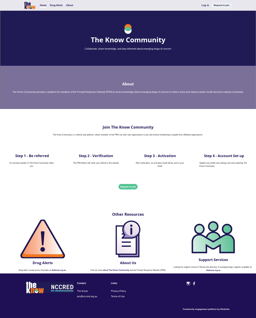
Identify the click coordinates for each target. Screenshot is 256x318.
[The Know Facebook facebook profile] (194, 284)
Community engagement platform (200, 309)
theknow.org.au (59, 270)
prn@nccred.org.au (87, 296)
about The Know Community (116, 270)
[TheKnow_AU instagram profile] (188, 284)
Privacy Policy (118, 291)
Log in (205, 5)
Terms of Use (118, 296)
